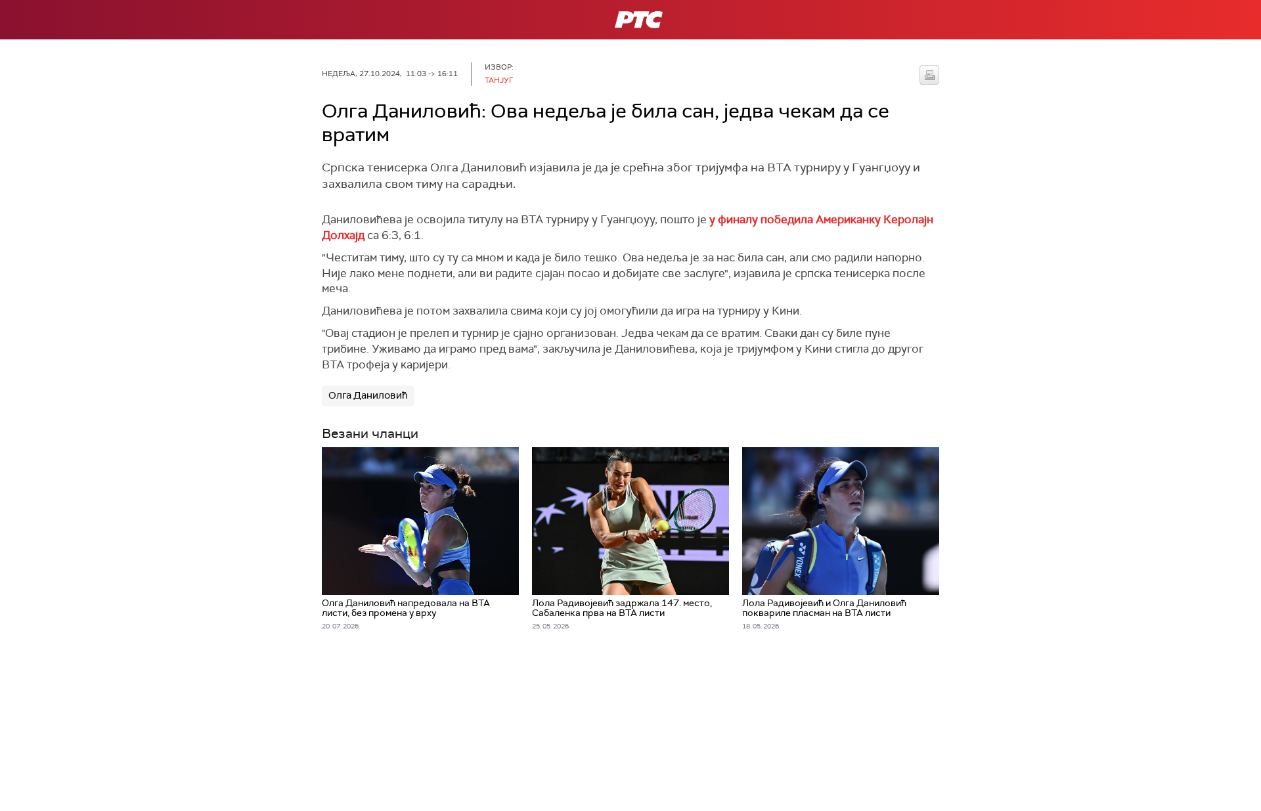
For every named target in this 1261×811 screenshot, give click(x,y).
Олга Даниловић (368, 395)
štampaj (929, 75)
